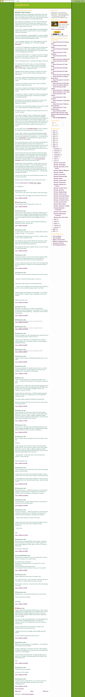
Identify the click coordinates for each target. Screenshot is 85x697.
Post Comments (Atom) (28, 694)
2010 (54, 144)
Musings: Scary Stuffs (59, 174)
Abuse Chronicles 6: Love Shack (61, 92)
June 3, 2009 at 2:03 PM (21, 345)
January (56, 227)
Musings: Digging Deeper (60, 192)
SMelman (19, 608)
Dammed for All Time (58, 243)
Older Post (45, 691)
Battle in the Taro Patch (59, 239)
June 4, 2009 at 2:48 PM (21, 570)
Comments (56, 125)
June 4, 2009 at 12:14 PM (21, 551)
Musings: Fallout (58, 178)
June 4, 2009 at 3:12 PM (21, 588)
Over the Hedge (57, 238)
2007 (54, 231)
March (56, 223)
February (56, 225)
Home (31, 691)
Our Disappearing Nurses (59, 245)
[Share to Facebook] (38, 183)
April (55, 221)
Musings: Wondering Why (60, 176)
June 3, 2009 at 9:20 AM (21, 268)
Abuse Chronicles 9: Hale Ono (60, 85)
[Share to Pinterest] (40, 183)
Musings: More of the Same (61, 217)
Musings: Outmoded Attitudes (61, 196)
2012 (54, 140)
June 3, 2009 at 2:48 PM (21, 352)
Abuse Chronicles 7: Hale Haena (61, 90)
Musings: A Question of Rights (62, 206)
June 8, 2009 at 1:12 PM (21, 686)
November (57, 150)
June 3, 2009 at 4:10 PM (21, 406)
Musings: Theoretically (59, 182)
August (56, 156)
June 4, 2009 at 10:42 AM (21, 495)
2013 (54, 138)
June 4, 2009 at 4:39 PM (21, 604)
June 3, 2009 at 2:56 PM (21, 362)
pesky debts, (23, 137)
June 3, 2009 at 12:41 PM (21, 322)
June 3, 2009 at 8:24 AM (21, 225)
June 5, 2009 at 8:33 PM (21, 674)
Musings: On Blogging (59, 164)
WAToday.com (18, 67)
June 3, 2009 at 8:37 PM (21, 432)
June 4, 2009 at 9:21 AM (21, 463)
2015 (54, 134)
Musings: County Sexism (60, 194)
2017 (54, 131)
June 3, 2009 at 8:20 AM (21, 198)
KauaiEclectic (22, 5)
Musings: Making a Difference (61, 170)
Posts (54, 123)
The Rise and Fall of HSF (60, 202)
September (57, 154)
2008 (54, 229)
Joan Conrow (20, 202)
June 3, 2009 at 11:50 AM (21, 315)
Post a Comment (19, 688)
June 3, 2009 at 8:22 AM (21, 206)
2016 (54, 133)
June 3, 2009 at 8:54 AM (21, 250)
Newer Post (18, 691)
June (55, 160)
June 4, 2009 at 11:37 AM (21, 535)
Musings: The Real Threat (60, 188)
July (55, 158)
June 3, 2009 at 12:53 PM (21, 329)
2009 (54, 146)
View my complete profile (57, 29)
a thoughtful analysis (32, 128)
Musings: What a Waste (60, 204)
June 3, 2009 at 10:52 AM (21, 302)
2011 (54, 142)
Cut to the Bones (57, 236)
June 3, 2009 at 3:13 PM (21, 373)
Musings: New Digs (59, 190)
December (57, 148)
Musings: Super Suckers (60, 211)
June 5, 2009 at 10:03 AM (21, 663)
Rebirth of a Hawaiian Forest (60, 241)
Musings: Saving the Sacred (61, 198)
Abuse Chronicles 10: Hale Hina (61, 83)
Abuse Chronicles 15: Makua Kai (61, 59)
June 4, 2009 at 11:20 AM (21, 505)
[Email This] (34, 183)
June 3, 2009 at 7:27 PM (21, 420)
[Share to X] (37, 183)
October (56, 152)
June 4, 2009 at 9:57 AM (21, 484)
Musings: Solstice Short (60, 180)
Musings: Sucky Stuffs (59, 162)
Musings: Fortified (58, 172)
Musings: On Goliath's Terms (61, 200)
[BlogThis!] (35, 183)
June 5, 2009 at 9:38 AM (21, 638)
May (55, 219)
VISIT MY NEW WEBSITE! (59, 117)
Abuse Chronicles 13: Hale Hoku (61, 74)
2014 (54, 136)
